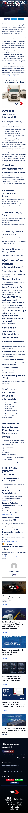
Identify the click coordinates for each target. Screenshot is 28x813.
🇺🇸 (18, 3)
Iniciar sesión (23, 754)
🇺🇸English (25, 758)
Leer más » (5, 604)
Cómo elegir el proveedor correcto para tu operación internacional (11, 598)
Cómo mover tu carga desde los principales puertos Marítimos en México (14, 730)
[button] (22, 3)
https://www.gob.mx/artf (8, 500)
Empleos (14, 754)
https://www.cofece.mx (12, 76)
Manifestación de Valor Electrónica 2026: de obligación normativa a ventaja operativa (13, 704)
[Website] (15, 575)
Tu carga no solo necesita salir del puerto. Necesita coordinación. (13, 652)
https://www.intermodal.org (9, 556)
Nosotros (9, 754)
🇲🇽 (15, 3)
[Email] (13, 575)
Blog (18, 754)
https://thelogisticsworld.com (9, 541)
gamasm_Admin (14, 571)
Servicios (4, 754)
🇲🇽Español (19, 758)
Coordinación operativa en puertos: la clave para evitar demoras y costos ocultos (12, 678)
